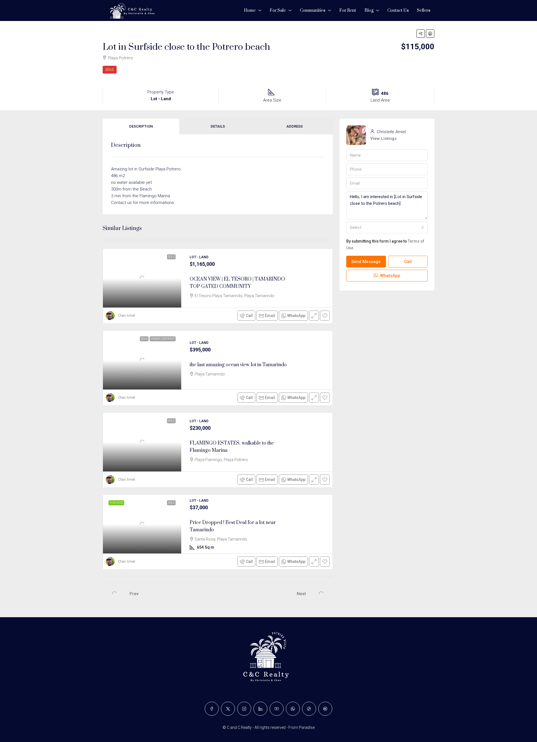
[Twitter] (228, 709)
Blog (368, 10)
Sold (109, 70)
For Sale (278, 10)
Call (249, 315)
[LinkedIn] (260, 709)
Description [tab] (141, 126)
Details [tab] (218, 126)
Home (250, 10)
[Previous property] (114, 593)
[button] (420, 33)
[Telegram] (325, 709)
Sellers (423, 10)
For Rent (347, 10)
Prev (133, 593)
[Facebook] (212, 709)
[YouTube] (277, 709)
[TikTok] (309, 709)
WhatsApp (389, 275)
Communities (312, 10)
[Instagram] (244, 709)
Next (301, 593)
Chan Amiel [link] (126, 316)
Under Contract (163, 338)
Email (270, 315)
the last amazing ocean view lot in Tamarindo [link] (238, 365)
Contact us (398, 10)
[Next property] (321, 593)
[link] (142, 278)
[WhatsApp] (293, 709)
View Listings (383, 138)
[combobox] (387, 228)
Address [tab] (294, 126)
